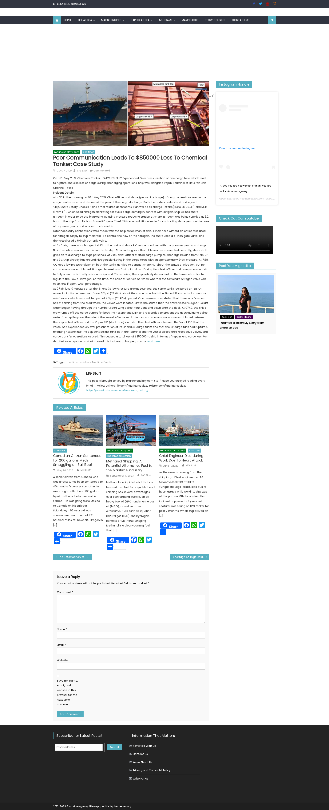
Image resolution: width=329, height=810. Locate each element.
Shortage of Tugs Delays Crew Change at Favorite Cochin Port (191, 557)
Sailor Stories (244, 317)
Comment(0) (101, 170)
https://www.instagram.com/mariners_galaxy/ (117, 390)
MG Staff (82, 170)
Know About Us (142, 762)
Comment (65, 592)
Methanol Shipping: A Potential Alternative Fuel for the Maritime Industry (130, 465)
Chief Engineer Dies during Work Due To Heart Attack (181, 457)
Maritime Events (102, 362)
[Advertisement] (164, 52)
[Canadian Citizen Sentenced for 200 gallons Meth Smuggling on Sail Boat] (78, 430)
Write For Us (140, 778)
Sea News (88, 152)
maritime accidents (79, 362)
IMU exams (165, 20)
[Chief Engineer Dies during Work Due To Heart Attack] (184, 430)
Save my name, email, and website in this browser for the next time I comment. (67, 693)
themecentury (122, 806)
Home (68, 20)
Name (62, 629)
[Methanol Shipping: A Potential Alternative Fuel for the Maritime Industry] (131, 430)
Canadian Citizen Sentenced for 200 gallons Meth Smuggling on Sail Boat (77, 460)
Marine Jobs (190, 20)
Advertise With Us (144, 746)
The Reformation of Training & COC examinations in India (75, 557)
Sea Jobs (194, 450)
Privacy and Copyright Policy (151, 770)
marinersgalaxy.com (66, 152)
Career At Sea (139, 20)
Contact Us (240, 20)
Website (62, 660)
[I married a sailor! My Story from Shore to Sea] (246, 294)
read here (153, 341)
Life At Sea (85, 20)
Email (61, 645)
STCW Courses (215, 20)
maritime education (119, 455)
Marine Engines (111, 20)
